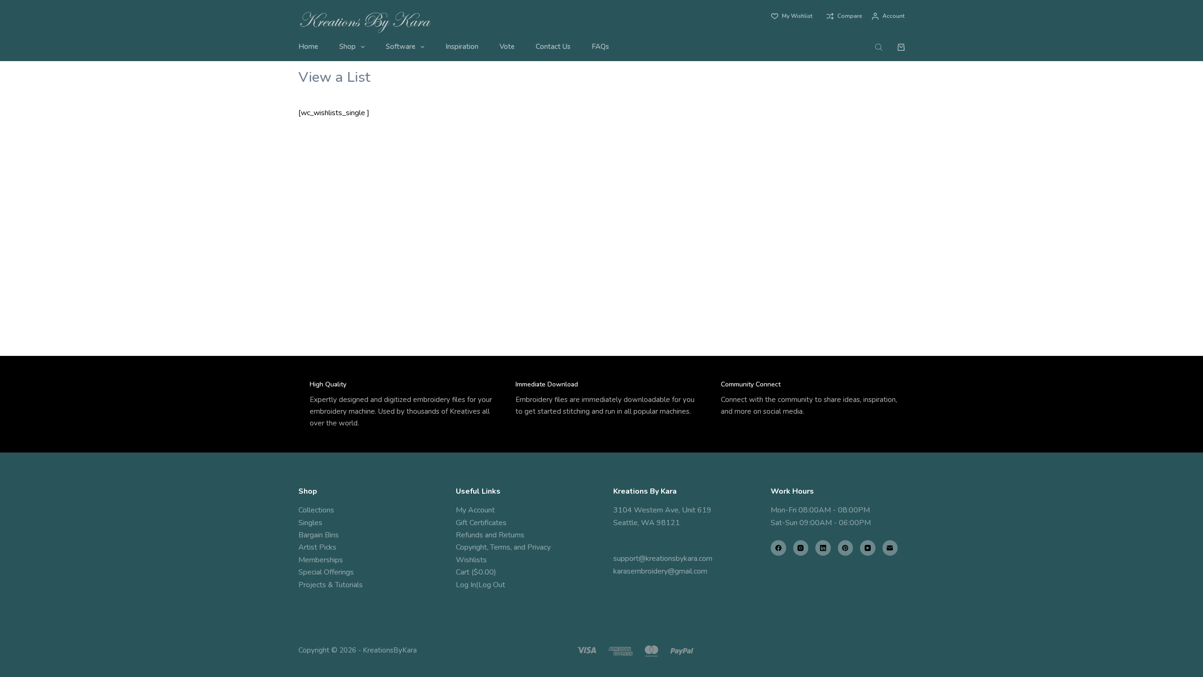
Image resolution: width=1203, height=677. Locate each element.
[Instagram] (801, 548)
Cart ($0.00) (476, 572)
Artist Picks (317, 547)
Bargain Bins (318, 535)
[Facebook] (778, 548)
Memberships (320, 560)
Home (308, 46)
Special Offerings (326, 572)
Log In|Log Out (480, 585)
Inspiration (461, 46)
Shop (347, 46)
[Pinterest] (845, 548)
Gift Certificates (481, 523)
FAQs (600, 46)
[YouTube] (867, 548)
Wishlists (471, 560)
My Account (475, 510)
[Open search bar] (878, 47)
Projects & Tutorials (330, 585)
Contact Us (553, 46)
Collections (316, 510)
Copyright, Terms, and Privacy (503, 547)
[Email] (890, 548)
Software (400, 46)
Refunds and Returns (490, 535)
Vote (507, 46)
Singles (310, 523)
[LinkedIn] (823, 548)
